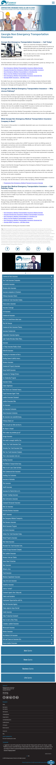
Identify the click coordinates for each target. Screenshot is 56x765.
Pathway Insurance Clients (10, 296)
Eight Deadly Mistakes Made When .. (13, 339)
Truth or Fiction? (7, 588)
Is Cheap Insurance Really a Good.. (12, 346)
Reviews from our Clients (10, 557)
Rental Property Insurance (10, 538)
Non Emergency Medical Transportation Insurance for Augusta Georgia (21, 235)
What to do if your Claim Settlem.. (12, 467)
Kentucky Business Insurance (11, 510)
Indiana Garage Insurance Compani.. (12, 549)
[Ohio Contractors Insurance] (28, 18)
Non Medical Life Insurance (10, 635)
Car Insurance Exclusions (9, 409)
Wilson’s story (7, 569)
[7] (8, 29)
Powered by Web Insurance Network (41, 762)
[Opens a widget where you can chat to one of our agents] (51, 762)
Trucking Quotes (6, 714)
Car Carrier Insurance (8, 530)
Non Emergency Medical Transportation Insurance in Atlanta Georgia (37, 236)
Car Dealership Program (9, 378)
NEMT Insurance (7, 514)
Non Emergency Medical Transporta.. (13, 518)
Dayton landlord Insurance (10, 643)
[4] (5, 29)
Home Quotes (5, 711)
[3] (3, 29)
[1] (1, 29)
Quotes (28, 650)
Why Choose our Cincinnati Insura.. (12, 389)
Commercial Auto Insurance (10, 276)
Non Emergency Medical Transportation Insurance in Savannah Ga (26, 239)
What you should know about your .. (12, 319)
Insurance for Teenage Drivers (11, 374)
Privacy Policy (24, 762)
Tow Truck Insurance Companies (11, 280)
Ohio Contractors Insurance (10, 498)
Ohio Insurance (7, 483)
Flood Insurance (7, 573)
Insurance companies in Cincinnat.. (12, 292)
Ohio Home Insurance (8, 541)
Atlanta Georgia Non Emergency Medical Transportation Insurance (19, 229)
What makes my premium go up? (11, 432)
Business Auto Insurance (9, 288)
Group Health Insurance (9, 370)
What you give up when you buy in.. (12, 424)
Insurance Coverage (8, 307)
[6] (7, 29)
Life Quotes (5, 725)
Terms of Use (30, 762)
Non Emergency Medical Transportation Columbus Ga (36, 232)
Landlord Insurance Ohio (9, 401)
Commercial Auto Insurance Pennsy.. (12, 327)
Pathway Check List (8, 420)
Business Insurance (8, 362)
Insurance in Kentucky (9, 479)
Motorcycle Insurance (9, 627)
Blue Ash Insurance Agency (10, 604)
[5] (6, 29)
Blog (3, 733)
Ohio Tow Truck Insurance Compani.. (12, 452)
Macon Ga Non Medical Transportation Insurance (12, 232)
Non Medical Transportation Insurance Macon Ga (30, 242)
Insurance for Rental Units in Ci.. (11, 491)
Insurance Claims (7, 381)
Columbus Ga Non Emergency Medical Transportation (24, 230)
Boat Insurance (7, 565)
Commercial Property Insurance (11, 366)
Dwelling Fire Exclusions (9, 475)
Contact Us (5, 731)
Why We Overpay (7, 323)
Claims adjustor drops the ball (11, 608)
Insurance (5, 342)
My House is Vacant (8, 428)
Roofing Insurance (8, 459)
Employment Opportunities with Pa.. (12, 600)
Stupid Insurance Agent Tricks (11, 393)
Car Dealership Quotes (7, 719)
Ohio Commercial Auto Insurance (11, 471)
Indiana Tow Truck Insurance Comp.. (12, 534)
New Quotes (5, 707)
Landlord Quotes (6, 722)
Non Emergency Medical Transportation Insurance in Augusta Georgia (17, 238)
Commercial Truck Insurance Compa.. (13, 300)
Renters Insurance (8, 631)
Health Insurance (7, 487)
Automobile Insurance (8, 284)
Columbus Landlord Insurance (11, 623)
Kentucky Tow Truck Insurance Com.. (13, 448)
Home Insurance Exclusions (10, 413)
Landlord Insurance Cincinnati (11, 397)
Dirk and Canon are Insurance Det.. (12, 639)
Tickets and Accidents (9, 596)
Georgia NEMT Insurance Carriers (45, 230)
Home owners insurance (9, 303)
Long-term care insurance (10, 580)
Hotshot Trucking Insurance (10, 495)
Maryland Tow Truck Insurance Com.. (13, 545)
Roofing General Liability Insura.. (11, 358)
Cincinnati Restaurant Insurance (11, 502)
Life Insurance (6, 311)
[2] (2, 29)
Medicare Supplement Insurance (11, 577)
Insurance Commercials (9, 331)
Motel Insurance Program (10, 526)
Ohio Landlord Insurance (9, 553)
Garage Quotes (5, 717)
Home (4, 704)
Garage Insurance (7, 436)
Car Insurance (6, 405)
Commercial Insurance (9, 315)
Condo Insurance (7, 612)
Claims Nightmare (8, 385)
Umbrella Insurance (8, 350)
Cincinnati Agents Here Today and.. (12, 592)
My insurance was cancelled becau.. (12, 417)
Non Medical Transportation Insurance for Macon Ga (32, 241)
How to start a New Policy (10, 619)
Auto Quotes (5, 709)
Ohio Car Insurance (8, 506)
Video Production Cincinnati (10, 616)
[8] (10, 29)
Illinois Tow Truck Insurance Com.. (12, 444)
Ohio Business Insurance (9, 522)
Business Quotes (6, 727)
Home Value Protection (9, 561)
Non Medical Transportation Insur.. (12, 463)
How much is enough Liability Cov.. (12, 440)
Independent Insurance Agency (11, 335)
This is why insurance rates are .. (11, 456)
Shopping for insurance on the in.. (12, 354)
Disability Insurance (8, 584)
